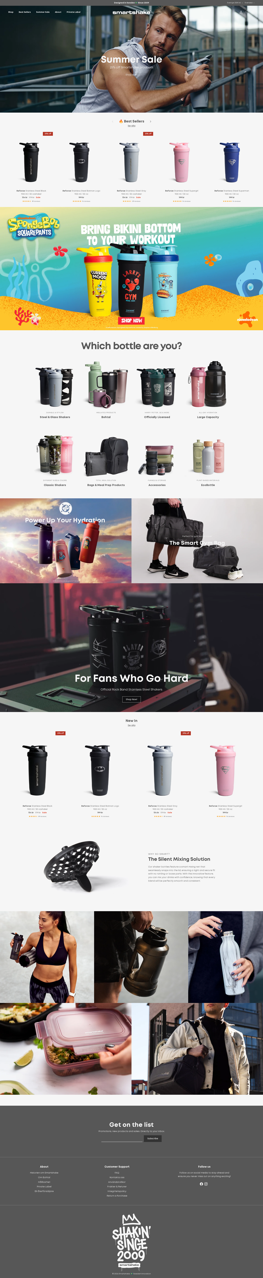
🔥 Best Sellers (131, 121)
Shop (10, 12)
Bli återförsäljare (44, 1191)
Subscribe (152, 1138)
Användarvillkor (117, 1182)
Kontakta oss (117, 1177)
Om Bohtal (44, 1177)
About (58, 12)
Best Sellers (25, 12)
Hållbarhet (44, 1182)
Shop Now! (131, 699)
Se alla (131, 126)
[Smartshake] (131, 12)
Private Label (73, 12)
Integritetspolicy (117, 1191)
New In (131, 721)
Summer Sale (43, 12)
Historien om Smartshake (44, 1173)
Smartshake (124, 1274)
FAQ (117, 1173)
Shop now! (132, 75)
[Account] (240, 12)
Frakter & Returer (117, 1187)
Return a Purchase (117, 1196)
